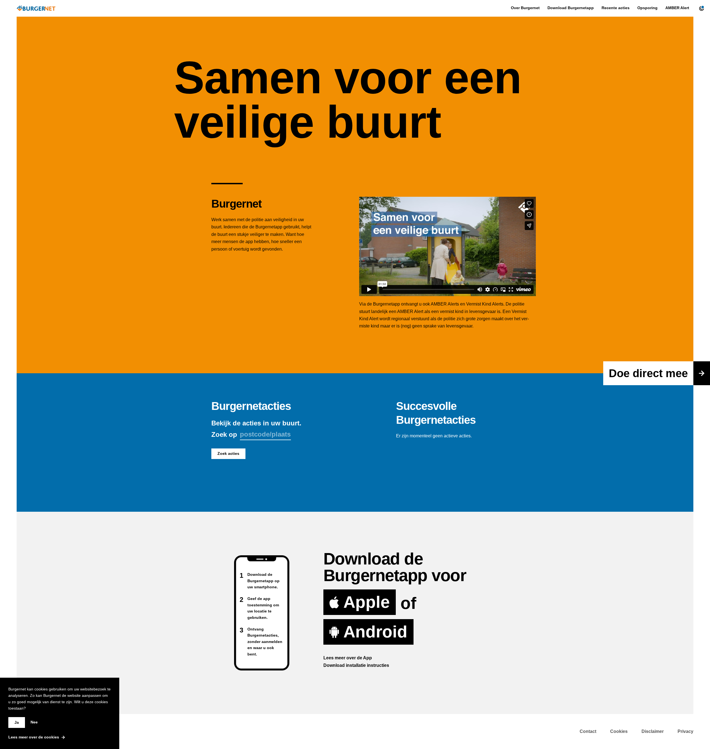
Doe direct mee (648, 373)
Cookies (619, 731)
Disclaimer (652, 731)
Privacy (685, 731)
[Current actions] (700, 8)
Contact (588, 731)
